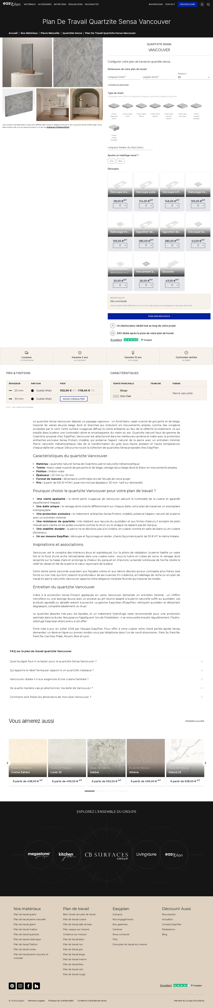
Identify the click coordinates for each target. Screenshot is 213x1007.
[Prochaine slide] (205, 763)
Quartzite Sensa (72, 33)
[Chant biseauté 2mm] (114, 106)
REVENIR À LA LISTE (195, 721)
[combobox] (192, 77)
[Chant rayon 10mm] (141, 106)
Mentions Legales (36, 1001)
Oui (111, 161)
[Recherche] (208, 4)
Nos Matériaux (29, 33)
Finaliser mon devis (159, 316)
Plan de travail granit (25, 924)
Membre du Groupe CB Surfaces (189, 1001)
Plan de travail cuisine (74, 919)
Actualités (167, 919)
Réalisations (75, 4)
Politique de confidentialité (61, 1001)
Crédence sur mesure (75, 934)
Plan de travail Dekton (26, 944)
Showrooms (156, 4)
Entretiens (60, 4)
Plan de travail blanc (74, 939)
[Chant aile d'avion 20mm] (169, 106)
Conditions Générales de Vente (91, 1001)
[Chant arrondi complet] (196, 106)
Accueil (13, 33)
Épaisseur (182, 74)
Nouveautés (92, 4)
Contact (170, 4)
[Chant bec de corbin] (182, 106)
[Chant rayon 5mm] (127, 106)
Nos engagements (123, 919)
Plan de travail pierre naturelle (30, 919)
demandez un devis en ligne (51, 632)
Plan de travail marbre (25, 929)
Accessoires (44, 4)
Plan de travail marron (75, 959)
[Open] (208, 77)
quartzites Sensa (117, 447)
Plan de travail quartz (25, 914)
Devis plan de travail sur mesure (130, 944)
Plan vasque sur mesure (76, 929)
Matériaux (30, 4)
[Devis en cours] (202, 4)
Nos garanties (120, 924)
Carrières (117, 929)
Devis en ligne (187, 4)
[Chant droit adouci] (155, 106)
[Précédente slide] (7, 763)
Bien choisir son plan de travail (79, 914)
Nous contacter (121, 934)
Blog (164, 934)
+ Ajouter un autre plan (118, 84)
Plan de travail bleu (73, 964)
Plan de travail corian (25, 949)
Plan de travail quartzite (26, 934)
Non (120, 161)
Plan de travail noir (73, 944)
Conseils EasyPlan (172, 924)
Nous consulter (74, 398)
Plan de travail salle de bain (77, 924)
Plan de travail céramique (27, 939)
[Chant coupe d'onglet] (114, 127)
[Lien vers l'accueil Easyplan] (11, 4)
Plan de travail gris (73, 949)
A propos (117, 914)
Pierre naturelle (50, 33)
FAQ (115, 939)
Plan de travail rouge (74, 974)
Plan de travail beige (74, 954)
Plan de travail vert (73, 969)
